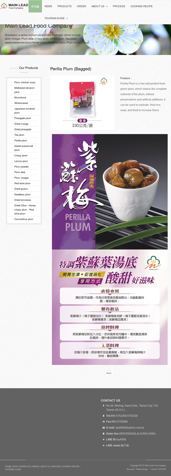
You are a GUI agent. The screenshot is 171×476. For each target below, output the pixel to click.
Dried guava (21, 188)
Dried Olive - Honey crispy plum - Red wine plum (25, 209)
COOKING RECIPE (142, 6)
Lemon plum (21, 161)
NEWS (48, 6)
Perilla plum (20, 140)
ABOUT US (45, 466)
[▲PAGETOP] (163, 468)
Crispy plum (21, 155)
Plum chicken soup (24, 82)
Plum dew (19, 172)
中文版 (8, 466)
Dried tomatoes (22, 200)
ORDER (81, 6)
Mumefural (20, 97)
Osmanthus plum (23, 219)
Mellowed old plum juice (24, 89)
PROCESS (119, 6)
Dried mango (21, 123)
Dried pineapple (22, 129)
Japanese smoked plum (24, 110)
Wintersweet (21, 103)
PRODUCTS (64, 6)
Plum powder (21, 166)
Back (109, 373)
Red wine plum (22, 183)
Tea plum (19, 134)
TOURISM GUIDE (13, 469)
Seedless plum (22, 194)
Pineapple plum (22, 118)
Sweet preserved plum (23, 148)
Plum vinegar (21, 177)
